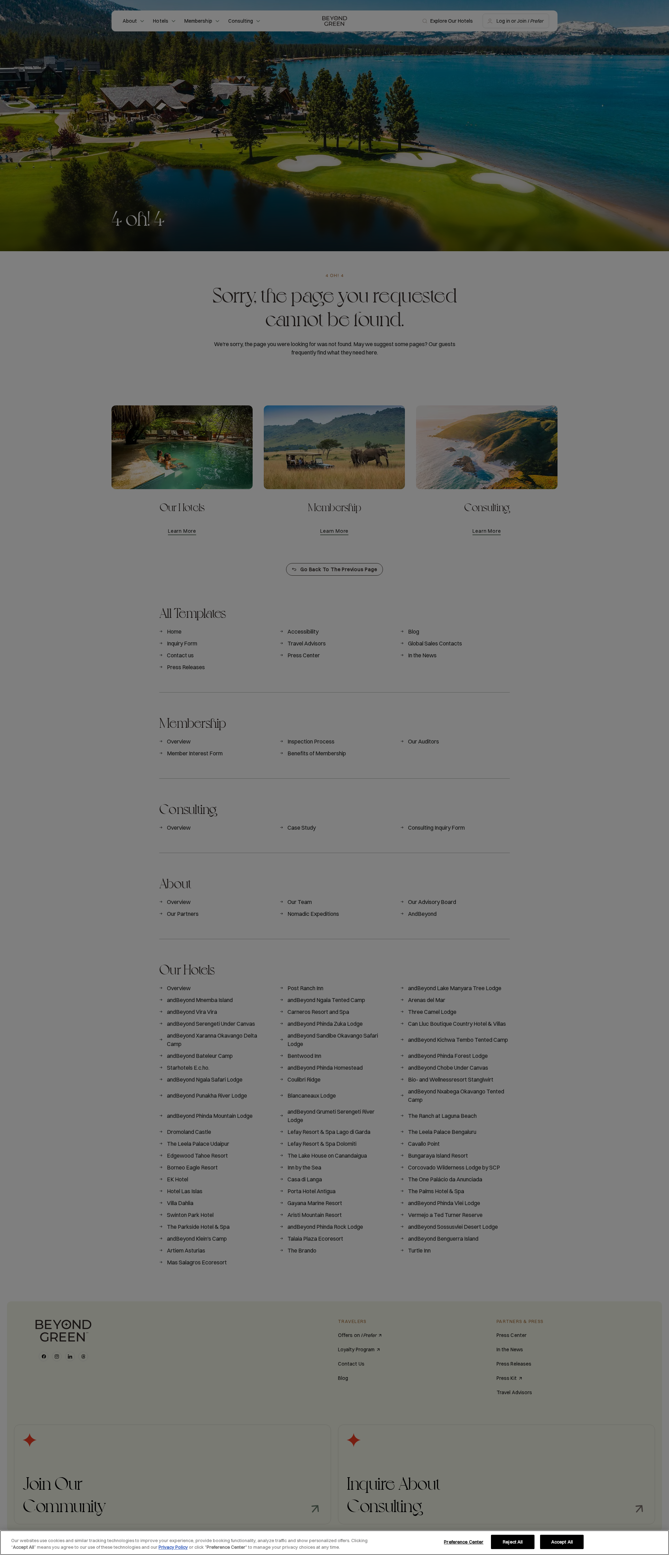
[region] (334, 1542)
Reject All (513, 1542)
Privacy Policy (173, 1547)
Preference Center (463, 1542)
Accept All (562, 1542)
